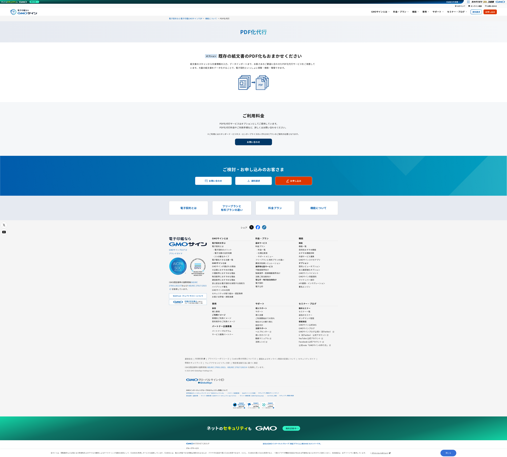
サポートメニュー (265, 256)
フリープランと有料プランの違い (269, 259)
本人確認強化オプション (309, 269)
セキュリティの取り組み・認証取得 (227, 293)
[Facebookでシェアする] (258, 228)
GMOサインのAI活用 (221, 290)
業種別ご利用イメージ (221, 318)
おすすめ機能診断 (306, 253)
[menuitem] (380, 11)
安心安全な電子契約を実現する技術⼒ (228, 283)
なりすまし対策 (272, 396)
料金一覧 (262, 249)
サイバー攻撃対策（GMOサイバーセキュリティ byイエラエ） (219, 396)
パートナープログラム (221, 331)
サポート (259, 311)
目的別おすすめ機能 (307, 249)
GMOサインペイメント (308, 273)
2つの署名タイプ (222, 256)
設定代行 (259, 325)
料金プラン (260, 246)
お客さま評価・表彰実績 (222, 296)
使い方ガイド (261, 335)
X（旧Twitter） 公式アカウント (312, 335)
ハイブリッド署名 (219, 286)
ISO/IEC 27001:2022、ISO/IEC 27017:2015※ (227, 367)
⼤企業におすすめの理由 (222, 269)
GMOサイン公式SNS (307, 325)
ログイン (460, 6)
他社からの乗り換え (264, 321)
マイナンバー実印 (306, 279)
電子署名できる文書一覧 (222, 259)
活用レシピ (260, 341)
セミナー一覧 (304, 311)
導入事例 (216, 311)
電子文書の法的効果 (223, 253)
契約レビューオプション (309, 266)
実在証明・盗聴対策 (192, 396)
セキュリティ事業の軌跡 (286, 396)
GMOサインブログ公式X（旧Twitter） (315, 331)
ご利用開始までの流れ (265, 318)
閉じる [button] (448, 453)
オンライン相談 (475, 6)
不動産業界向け (262, 269)
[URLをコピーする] (264, 228)
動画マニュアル (262, 338)
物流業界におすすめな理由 (223, 276)
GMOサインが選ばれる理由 (224, 266)
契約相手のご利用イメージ (223, 321)
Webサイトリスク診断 (248, 393)
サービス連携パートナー (222, 334)
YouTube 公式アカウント (310, 338)
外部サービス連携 (306, 256)
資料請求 (476, 12)
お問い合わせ (491, 6)
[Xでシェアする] (251, 228)
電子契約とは (218, 246)
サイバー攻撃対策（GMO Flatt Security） (252, 396)
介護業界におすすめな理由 (223, 273)
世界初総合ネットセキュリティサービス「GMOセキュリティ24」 (205, 393)
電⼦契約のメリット (223, 249)
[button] (253, 405)
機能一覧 (302, 246)
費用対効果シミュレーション (267, 263)
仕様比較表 (262, 253)
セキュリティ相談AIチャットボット (268, 393)
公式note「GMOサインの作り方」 (313, 345)
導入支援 (259, 315)
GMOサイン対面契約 (308, 276)
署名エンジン (304, 286)
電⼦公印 (259, 286)
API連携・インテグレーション (312, 283)
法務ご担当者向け (263, 276)
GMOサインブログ (307, 328)
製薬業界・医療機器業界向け (267, 273)
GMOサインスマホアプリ (309, 259)
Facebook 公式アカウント (310, 341)
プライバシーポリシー (380, 453)
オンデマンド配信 (306, 318)
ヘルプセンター (262, 331)
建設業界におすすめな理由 (223, 279)
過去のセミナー (305, 315)
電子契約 (259, 283)
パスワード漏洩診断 (233, 393)
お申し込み (490, 12)
